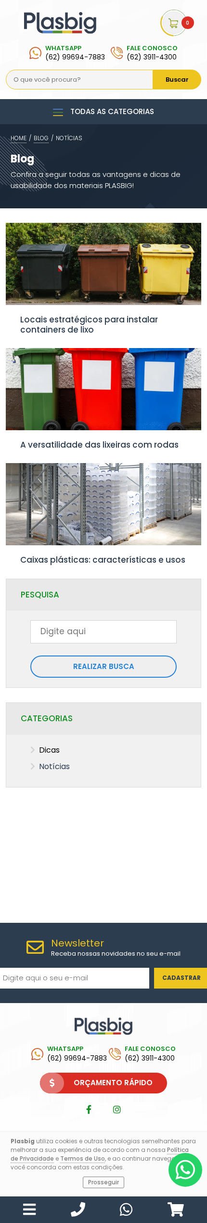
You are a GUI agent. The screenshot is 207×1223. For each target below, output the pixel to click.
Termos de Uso (82, 1158)
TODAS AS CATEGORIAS (112, 111)
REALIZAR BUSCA (103, 666)
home (18, 138)
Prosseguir (103, 1182)
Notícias (69, 138)
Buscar (177, 79)
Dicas (49, 750)
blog (41, 138)
